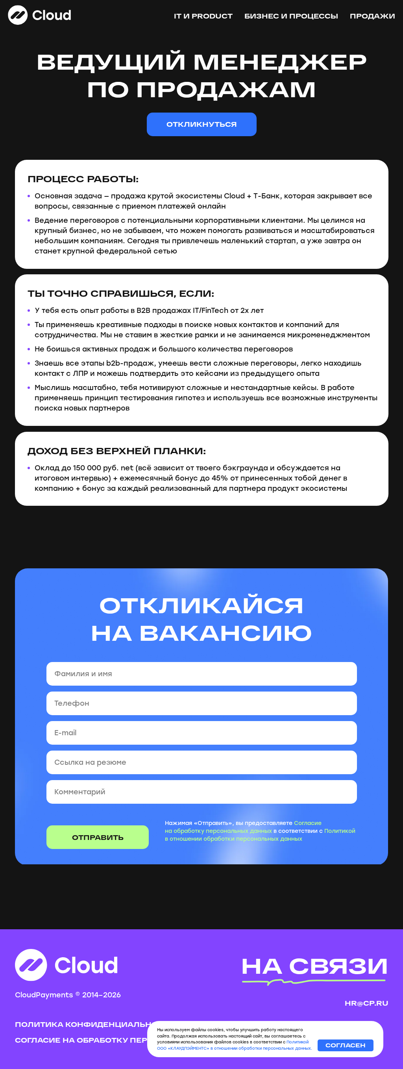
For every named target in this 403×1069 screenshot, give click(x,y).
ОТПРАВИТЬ (98, 837)
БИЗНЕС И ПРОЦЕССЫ (291, 16)
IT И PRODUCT (203, 16)
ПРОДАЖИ (372, 16)
